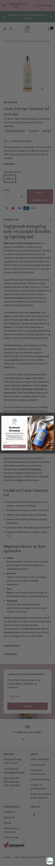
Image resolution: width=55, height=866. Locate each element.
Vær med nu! (14, 446)
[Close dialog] (52, 417)
